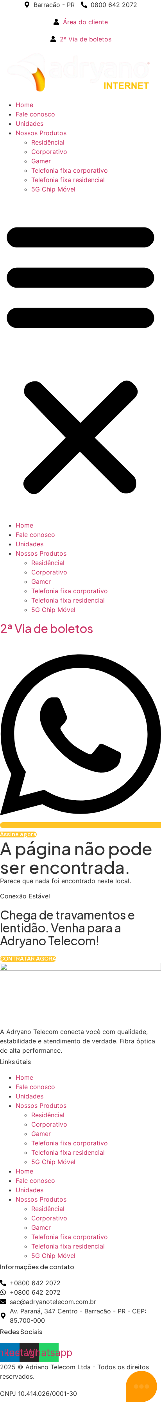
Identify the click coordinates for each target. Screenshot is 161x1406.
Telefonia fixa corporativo (69, 170)
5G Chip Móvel (53, 189)
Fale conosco (35, 114)
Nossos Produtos (41, 133)
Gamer (41, 161)
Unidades (29, 123)
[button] (80, 357)
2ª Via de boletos (46, 628)
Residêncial (47, 142)
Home (24, 105)
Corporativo (49, 152)
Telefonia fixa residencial (68, 180)
